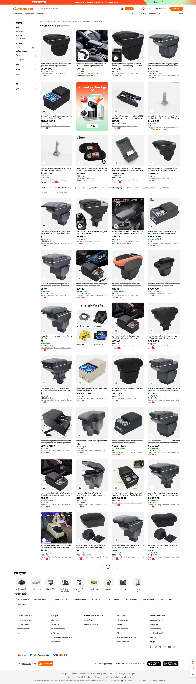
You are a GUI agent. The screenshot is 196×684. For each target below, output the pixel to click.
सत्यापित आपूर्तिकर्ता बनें (156, 633)
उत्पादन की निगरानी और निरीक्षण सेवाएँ (61, 637)
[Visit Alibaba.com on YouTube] (169, 647)
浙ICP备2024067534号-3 (156, 681)
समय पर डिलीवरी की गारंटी (58, 629)
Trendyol (122, 674)
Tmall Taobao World (87, 674)
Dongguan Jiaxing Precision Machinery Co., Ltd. (164, 128)
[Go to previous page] (103, 567)
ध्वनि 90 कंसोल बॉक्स (23, 599)
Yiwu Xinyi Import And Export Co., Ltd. (125, 180)
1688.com (74, 674)
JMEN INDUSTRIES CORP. (85, 178)
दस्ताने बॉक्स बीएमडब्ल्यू (116, 188)
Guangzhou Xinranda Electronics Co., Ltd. (90, 73)
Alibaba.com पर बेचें (156, 620)
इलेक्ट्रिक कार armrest (61, 599)
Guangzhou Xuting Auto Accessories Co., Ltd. (164, 75)
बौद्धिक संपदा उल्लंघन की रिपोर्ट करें (126, 637)
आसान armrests (48, 193)
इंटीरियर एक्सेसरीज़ (85, 21)
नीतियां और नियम (55, 642)
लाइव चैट (119, 624)
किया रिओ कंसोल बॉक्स (80, 599)
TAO (115, 674)
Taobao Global (107, 674)
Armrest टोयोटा (96, 599)
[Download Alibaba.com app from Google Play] (171, 663)
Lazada (98, 674)
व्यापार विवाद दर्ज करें (122, 629)
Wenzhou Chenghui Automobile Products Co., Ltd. (56, 126)
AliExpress (65, 674)
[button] (122, 8)
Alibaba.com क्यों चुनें (24, 620)
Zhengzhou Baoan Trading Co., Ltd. (53, 73)
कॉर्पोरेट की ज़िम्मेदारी (23, 629)
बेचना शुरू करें (154, 624)
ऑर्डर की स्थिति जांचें (155, 629)
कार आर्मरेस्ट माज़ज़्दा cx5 (41, 599)
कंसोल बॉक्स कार (22, 604)
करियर (19, 633)
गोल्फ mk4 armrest (166, 599)
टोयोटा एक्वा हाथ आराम (113, 599)
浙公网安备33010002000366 (135, 681)
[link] (193, 662)
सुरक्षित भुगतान (55, 620)
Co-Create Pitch (23, 624)
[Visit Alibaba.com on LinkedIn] (155, 647)
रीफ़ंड (118, 633)
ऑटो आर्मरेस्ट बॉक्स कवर (64, 188)
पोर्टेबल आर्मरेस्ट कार (150, 188)
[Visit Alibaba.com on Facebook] (151, 647)
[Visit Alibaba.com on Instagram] (165, 647)
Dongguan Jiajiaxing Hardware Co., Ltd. (54, 180)
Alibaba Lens (26, 664)
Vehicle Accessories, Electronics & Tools (62, 21)
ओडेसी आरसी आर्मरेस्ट (148, 599)
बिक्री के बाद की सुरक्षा (57, 633)
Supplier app (107, 664)
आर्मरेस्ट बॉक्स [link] (98, 21)
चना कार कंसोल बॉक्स (131, 599)
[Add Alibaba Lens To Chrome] (45, 663)
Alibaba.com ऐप (120, 664)
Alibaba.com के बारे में (24, 615)
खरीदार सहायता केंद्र (123, 620)
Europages (131, 674)
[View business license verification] (118, 680)
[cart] (150, 9)
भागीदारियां (153, 637)
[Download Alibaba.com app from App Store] (154, 663)
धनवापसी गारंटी (55, 624)
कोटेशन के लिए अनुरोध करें (91, 624)
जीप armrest (47, 188)
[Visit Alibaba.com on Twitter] (160, 647)
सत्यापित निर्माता (88, 620)
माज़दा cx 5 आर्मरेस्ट (133, 188)
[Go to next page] (117, 567)
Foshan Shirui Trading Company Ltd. (124, 126)
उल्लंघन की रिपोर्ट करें (123, 642)
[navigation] (25, 294)
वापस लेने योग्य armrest (97, 188)
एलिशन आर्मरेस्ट (63, 193)
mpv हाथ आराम (80, 188)
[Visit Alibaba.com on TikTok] (174, 647)
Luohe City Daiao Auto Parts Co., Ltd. (125, 73)
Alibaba (42, 21)
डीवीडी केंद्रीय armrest (168, 188)
